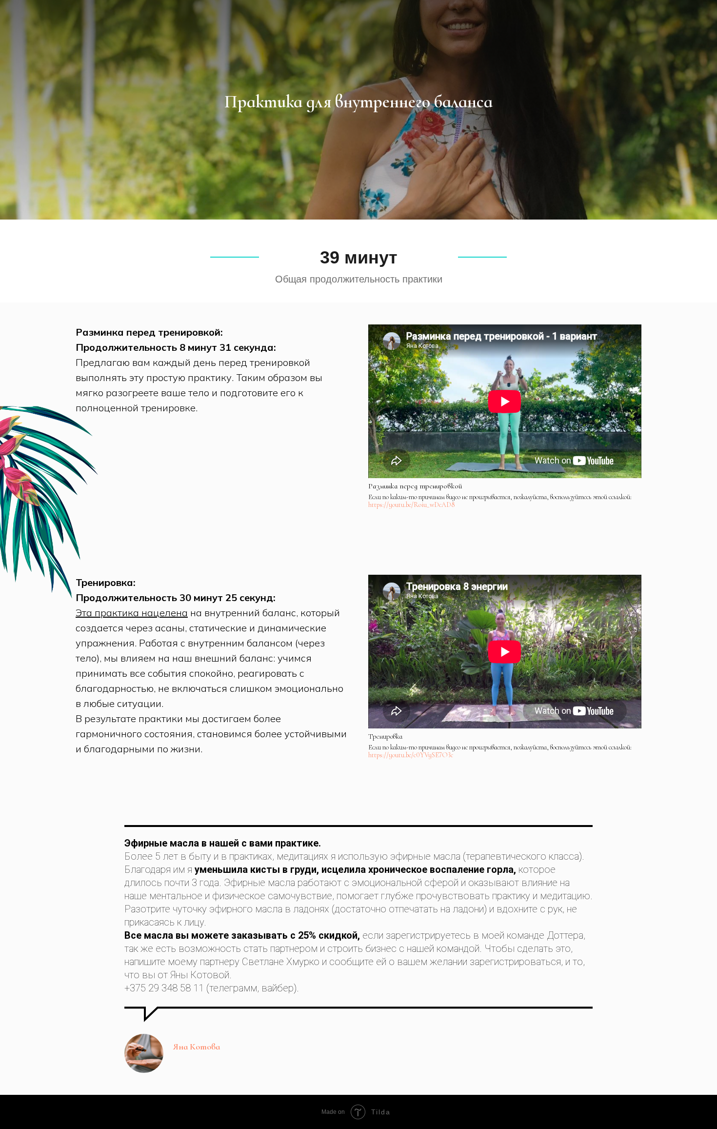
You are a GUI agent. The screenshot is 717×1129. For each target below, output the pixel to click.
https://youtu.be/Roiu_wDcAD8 (411, 505)
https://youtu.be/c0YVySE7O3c (410, 755)
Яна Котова (196, 1046)
